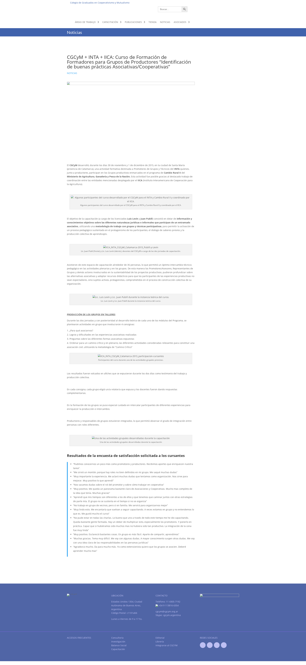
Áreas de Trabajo (85, 22)
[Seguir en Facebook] (203, 645)
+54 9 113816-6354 (168, 605)
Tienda (153, 22)
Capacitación (110, 22)
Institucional (183, 2)
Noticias (165, 22)
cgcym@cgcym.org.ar (167, 611)
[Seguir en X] (210, 645)
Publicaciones (133, 22)
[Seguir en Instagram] (224, 645)
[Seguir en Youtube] (217, 645)
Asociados (180, 22)
